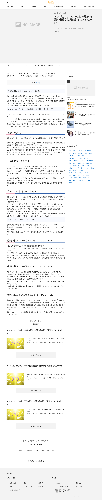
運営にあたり (80, 486)
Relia (83, 496)
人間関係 (33, 7)
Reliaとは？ (58, 483)
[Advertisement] (51, 52)
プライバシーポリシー (61, 486)
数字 (53, 450)
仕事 (22, 7)
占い (38, 450)
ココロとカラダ (58, 7)
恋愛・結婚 (10, 7)
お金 (45, 7)
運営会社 (78, 483)
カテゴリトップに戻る (36, 461)
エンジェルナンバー (89, 7)
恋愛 (48, 450)
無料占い (73, 7)
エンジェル (19, 450)
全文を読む (35, 355)
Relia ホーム (10, 474)
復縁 (43, 450)
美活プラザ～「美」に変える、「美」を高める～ (64, 491)
